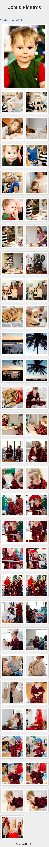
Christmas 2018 (11, 20)
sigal (31, 844)
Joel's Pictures (24, 7)
